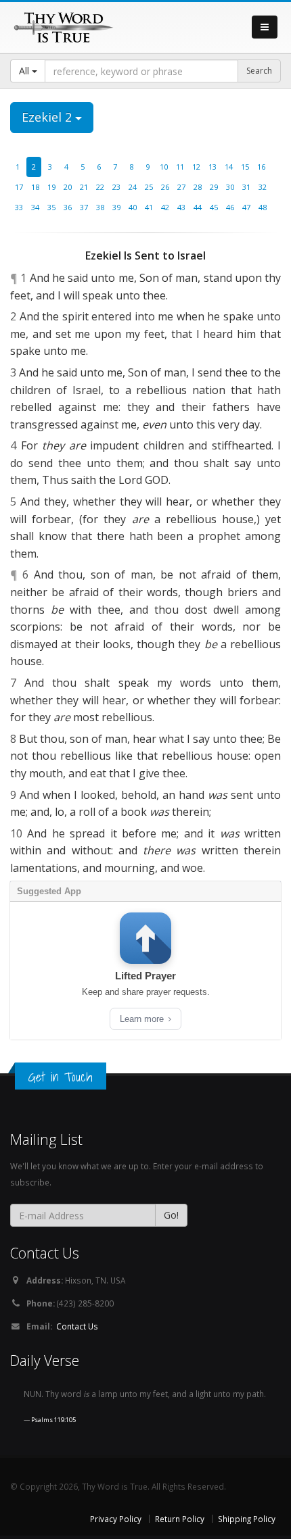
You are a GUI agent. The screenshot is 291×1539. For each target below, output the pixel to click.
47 (246, 207)
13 (212, 167)
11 (180, 167)
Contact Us (77, 1326)
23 (116, 187)
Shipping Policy (246, 1518)
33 (19, 207)
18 (35, 187)
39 (116, 207)
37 (84, 207)
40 (133, 207)
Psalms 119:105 (53, 1419)
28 (198, 187)
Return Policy (179, 1518)
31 (246, 187)
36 (68, 207)
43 (181, 207)
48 (263, 207)
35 (51, 207)
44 (198, 207)
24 (133, 187)
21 (84, 187)
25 (149, 187)
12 (196, 167)
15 (245, 167)
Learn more (143, 1019)
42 (165, 207)
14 (229, 167)
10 (164, 167)
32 (263, 187)
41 (149, 207)
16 (261, 167)
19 (51, 187)
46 (230, 207)
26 (165, 187)
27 (181, 187)
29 (214, 187)
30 (230, 187)
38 (100, 207)
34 (35, 207)
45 (214, 207)
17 (19, 187)
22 (100, 187)
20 (68, 187)
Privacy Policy (115, 1518)
